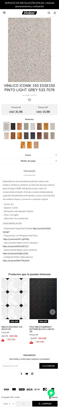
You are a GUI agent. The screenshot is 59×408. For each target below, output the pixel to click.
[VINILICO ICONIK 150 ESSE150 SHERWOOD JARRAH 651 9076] (39, 135)
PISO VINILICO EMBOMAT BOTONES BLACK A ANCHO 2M (42, 329)
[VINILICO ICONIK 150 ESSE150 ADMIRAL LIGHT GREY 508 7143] (52, 126)
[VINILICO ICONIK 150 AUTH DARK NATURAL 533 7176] (39, 126)
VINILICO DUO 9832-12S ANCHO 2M (11, 328)
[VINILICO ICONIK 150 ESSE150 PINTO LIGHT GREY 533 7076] (6, 126)
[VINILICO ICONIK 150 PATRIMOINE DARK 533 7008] (46, 126)
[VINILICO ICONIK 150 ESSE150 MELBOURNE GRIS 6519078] (6, 135)
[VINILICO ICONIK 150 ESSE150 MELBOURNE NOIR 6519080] (13, 126)
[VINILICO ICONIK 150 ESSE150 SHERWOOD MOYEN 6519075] (13, 135)
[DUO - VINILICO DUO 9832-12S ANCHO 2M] (14, 298)
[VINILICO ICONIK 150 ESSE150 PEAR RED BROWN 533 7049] (19, 135)
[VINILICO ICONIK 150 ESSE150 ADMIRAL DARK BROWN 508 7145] (26, 135)
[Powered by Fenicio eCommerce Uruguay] (53, 397)
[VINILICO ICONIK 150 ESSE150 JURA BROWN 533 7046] (23, 145)
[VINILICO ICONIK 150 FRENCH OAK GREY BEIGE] (36, 145)
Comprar (46, 404)
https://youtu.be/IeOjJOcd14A (15, 253)
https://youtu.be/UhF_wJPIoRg (16, 239)
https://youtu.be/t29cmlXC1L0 (15, 246)
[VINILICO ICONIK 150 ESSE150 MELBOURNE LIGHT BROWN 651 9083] (46, 135)
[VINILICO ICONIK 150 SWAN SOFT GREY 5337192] (26, 126)
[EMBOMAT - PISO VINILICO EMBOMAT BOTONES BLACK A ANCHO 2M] (43, 298)
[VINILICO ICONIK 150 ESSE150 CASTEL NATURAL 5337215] (19, 126)
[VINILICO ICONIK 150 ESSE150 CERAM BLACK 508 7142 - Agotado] (33, 135)
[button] (52, 5)
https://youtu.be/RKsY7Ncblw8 (16, 260)
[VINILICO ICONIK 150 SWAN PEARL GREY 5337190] (33, 126)
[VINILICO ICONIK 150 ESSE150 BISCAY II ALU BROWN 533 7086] (52, 135)
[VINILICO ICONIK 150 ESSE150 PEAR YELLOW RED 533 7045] (29, 145)
